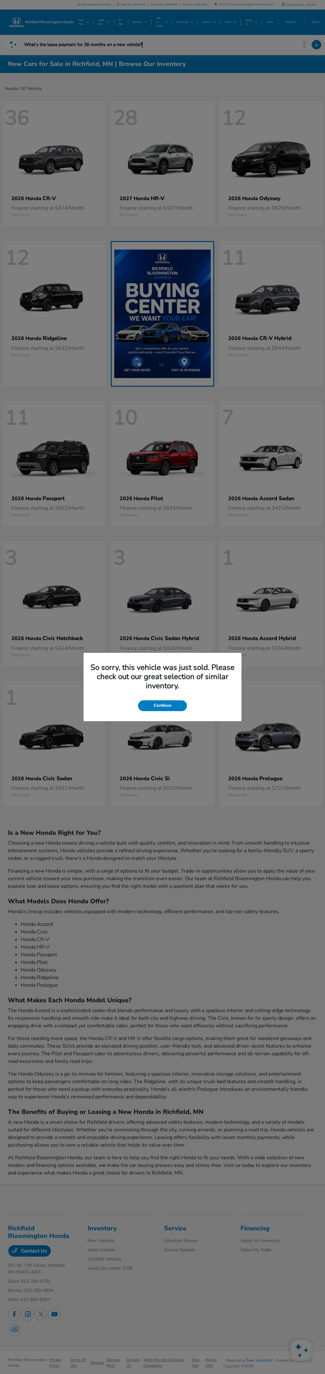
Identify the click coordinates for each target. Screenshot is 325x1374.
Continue (162, 705)
